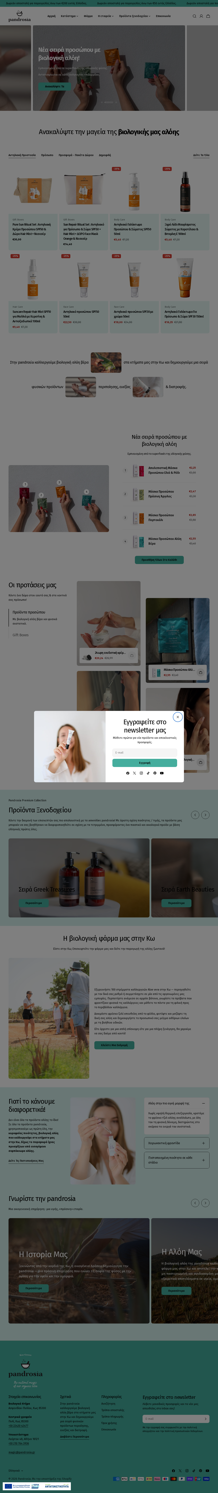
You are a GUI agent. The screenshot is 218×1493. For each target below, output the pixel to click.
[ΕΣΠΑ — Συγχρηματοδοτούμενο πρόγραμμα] (37, 1486)
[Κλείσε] (178, 717)
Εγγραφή (144, 762)
